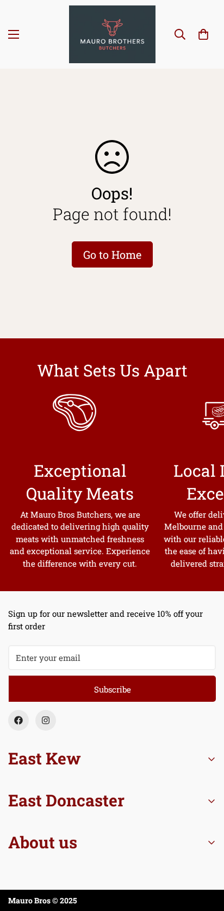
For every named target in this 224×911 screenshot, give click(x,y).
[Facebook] (18, 720)
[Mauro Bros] (112, 34)
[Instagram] (45, 720)
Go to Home (112, 254)
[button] (203, 34)
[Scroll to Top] (204, 853)
